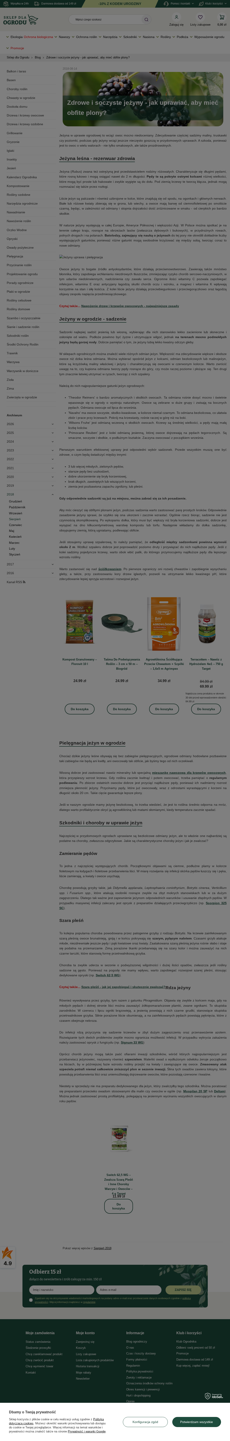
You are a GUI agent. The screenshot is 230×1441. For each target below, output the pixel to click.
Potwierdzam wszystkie (196, 1422)
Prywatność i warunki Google (87, 1431)
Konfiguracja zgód (145, 1422)
